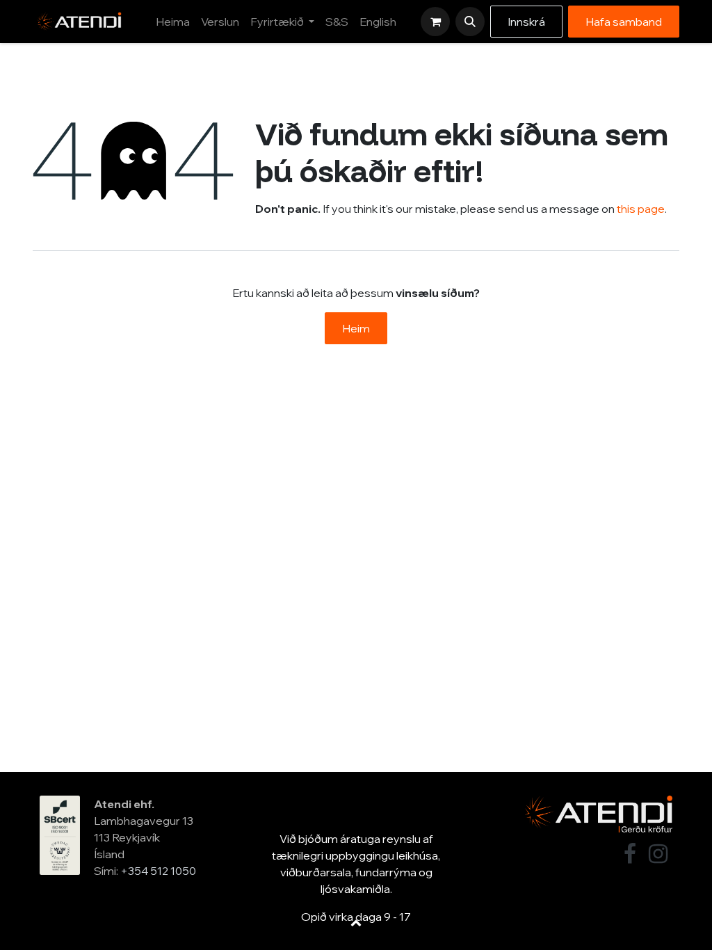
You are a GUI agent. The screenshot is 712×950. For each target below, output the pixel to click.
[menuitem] (172, 21)
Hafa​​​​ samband (623, 22)
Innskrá (526, 22)
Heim (356, 328)
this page (641, 209)
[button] (470, 21)
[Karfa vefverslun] (435, 21)
